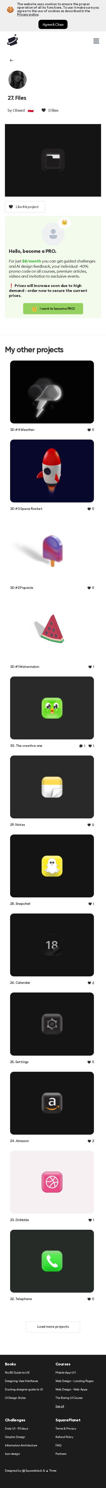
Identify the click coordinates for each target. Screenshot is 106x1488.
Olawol (19, 110)
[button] (11, 60)
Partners (60, 1454)
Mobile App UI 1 (65, 1372)
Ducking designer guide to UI (24, 1389)
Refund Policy (64, 1437)
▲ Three (51, 1470)
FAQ (58, 1445)
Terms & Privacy (65, 1428)
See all (59, 1406)
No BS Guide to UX (17, 1372)
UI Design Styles (15, 1398)
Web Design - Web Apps (71, 1389)
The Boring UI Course (68, 1398)
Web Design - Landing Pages (74, 1381)
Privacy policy (27, 14)
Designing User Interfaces (21, 1381)
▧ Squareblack (32, 1470)
